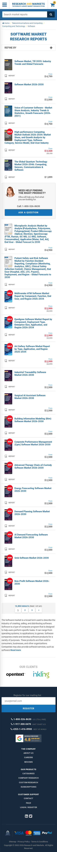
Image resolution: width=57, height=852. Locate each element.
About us (28, 753)
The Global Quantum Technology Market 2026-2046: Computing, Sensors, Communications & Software (30, 165)
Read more (15, 650)
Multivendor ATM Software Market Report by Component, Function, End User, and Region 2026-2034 (32, 296)
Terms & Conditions (39, 841)
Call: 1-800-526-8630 (28, 206)
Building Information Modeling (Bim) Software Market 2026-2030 (32, 420)
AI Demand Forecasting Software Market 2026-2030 (31, 536)
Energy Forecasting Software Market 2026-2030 (32, 489)
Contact (28, 798)
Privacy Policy (24, 841)
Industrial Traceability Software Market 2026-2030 (30, 373)
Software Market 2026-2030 (29, 84)
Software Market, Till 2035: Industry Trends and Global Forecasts (32, 62)
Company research (28, 778)
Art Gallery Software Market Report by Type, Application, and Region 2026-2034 (32, 349)
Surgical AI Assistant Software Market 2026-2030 (29, 397)
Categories (28, 773)
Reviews (28, 762)
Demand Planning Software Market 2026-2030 (32, 513)
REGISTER (28, 708)
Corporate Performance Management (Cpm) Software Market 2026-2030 (33, 443)
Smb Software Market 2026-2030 (31, 558)
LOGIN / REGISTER (28, 807)
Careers (28, 757)
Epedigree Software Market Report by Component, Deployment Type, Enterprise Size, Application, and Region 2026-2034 (33, 323)
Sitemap (12, 841)
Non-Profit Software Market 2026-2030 (31, 582)
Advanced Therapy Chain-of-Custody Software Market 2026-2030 (33, 466)
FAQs (28, 803)
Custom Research (28, 782)
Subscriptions (28, 787)
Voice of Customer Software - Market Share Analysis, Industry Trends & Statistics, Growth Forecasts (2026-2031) (33, 111)
